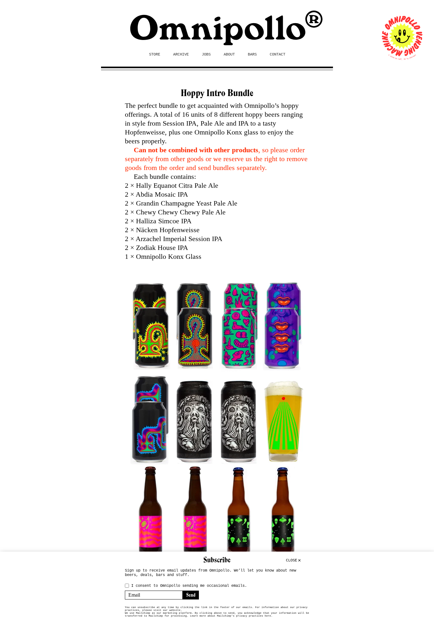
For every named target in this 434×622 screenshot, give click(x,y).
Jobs (206, 54)
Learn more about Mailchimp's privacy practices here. (231, 615)
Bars (252, 54)
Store (154, 54)
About (229, 54)
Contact (277, 54)
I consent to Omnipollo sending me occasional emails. (189, 586)
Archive (181, 54)
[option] (217, 419)
